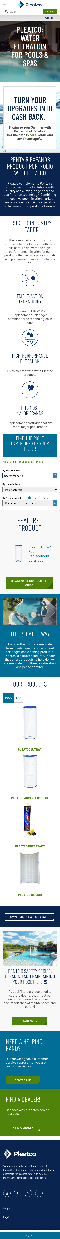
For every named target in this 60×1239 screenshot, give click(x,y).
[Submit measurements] (56, 503)
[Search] (6, 11)
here (33, 135)
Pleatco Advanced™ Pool (30, 798)
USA (34, 497)
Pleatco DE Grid (30, 895)
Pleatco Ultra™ (30, 749)
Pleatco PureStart (30, 846)
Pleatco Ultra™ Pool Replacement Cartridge (39, 553)
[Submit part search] (55, 475)
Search (50, 11)
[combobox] (30, 475)
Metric (45, 497)
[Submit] (55, 475)
